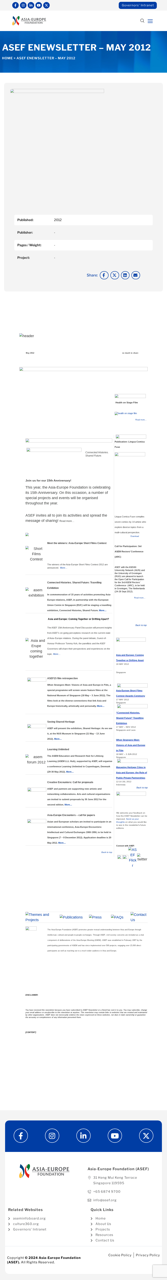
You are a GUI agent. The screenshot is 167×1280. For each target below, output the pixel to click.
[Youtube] (38, 5)
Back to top (106, 852)
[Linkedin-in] (31, 5)
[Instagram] (23, 5)
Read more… (66, 521)
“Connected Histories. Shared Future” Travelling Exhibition (130, 717)
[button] (142, 21)
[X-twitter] (46, 5)
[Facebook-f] (15, 5)
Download (135, 536)
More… (63, 568)
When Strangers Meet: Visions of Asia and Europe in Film (130, 745)
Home (7, 58)
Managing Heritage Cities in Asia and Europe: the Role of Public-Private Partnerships (131, 772)
